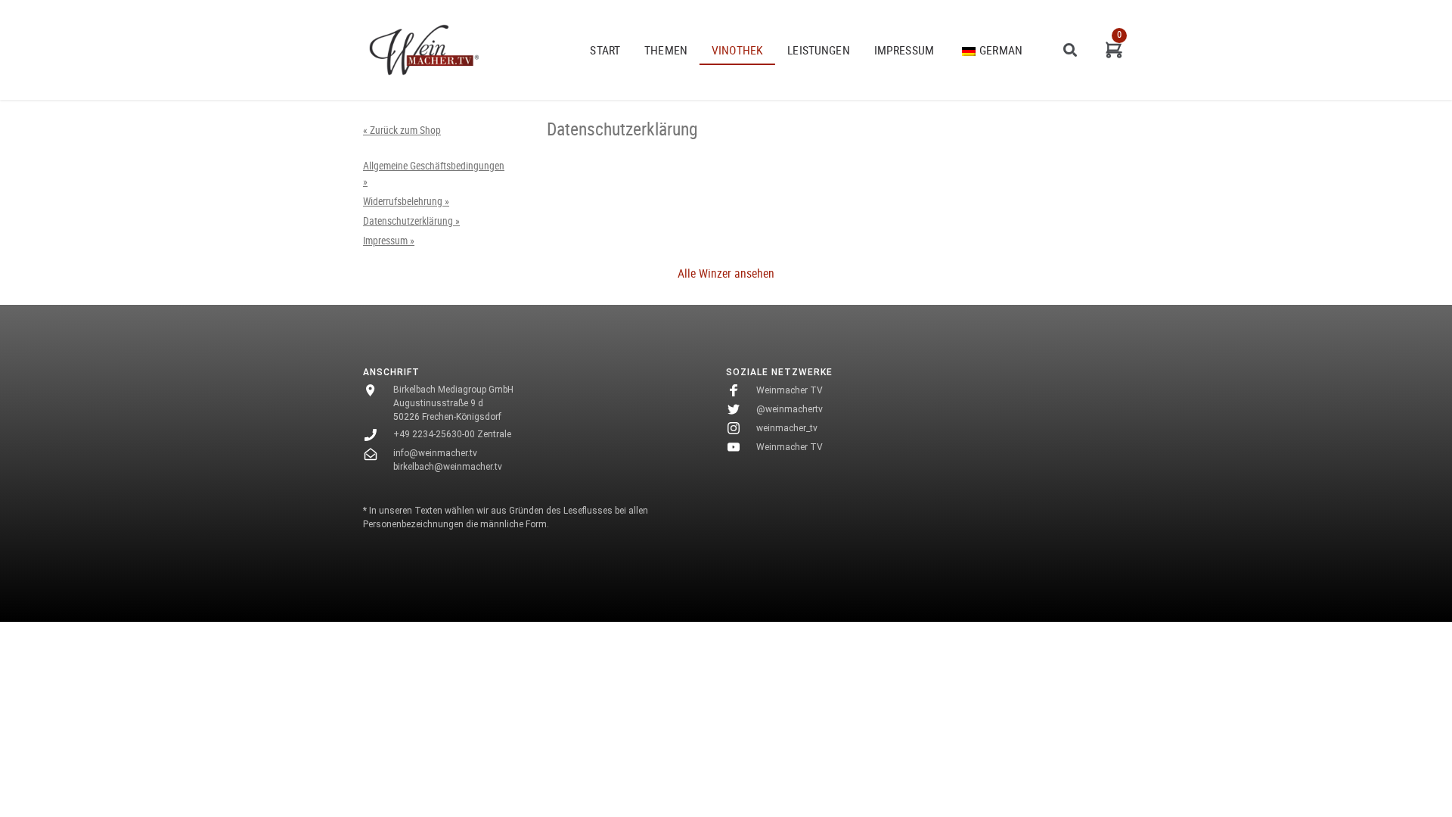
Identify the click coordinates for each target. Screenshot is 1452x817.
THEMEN (665, 50)
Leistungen (818, 50)
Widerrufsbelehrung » (406, 201)
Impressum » (388, 240)
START (605, 50)
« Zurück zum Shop (402, 130)
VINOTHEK (737, 50)
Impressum (904, 50)
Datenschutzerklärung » (411, 221)
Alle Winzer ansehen (726, 273)
